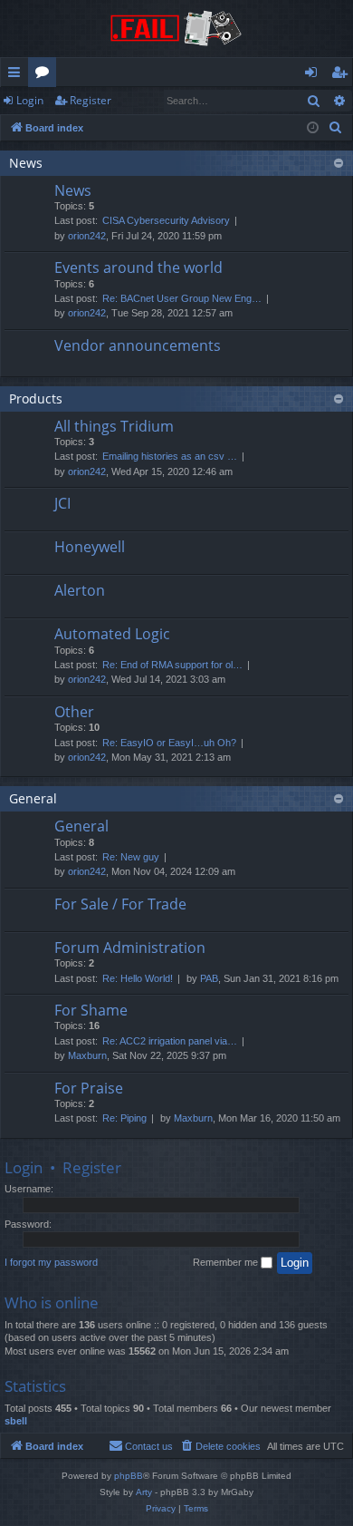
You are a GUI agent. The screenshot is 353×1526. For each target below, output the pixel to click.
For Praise (88, 1088)
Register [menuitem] (343, 75)
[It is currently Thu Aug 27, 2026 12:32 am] (313, 128)
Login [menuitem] (314, 75)
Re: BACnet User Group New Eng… (182, 298)
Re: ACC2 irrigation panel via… (169, 1040)
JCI (62, 503)
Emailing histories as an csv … (169, 456)
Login (29, 100)
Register (90, 100)
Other (74, 712)
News (26, 162)
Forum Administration (129, 947)
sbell (16, 1420)
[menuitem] (336, 128)
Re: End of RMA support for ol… (172, 664)
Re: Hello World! (137, 978)
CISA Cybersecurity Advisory (166, 220)
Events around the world (138, 267)
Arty (144, 1492)
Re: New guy (130, 856)
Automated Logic (112, 634)
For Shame (91, 1010)
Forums (45, 75)
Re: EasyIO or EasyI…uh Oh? (169, 742)
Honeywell (89, 547)
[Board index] (176, 28)
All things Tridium (114, 426)
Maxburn (87, 1055)
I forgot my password (51, 1262)
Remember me (227, 1262)
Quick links (17, 75)
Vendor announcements (137, 345)
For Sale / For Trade (120, 904)
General (33, 798)
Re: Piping (124, 1118)
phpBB (128, 1476)
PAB (209, 978)
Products (35, 398)
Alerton (79, 590)
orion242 (87, 235)
